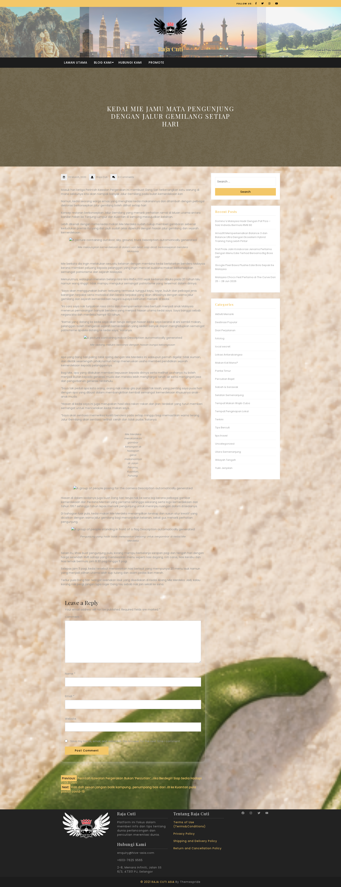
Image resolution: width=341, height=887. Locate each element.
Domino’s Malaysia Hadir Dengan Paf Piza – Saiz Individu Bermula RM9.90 (243, 223)
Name (70, 674)
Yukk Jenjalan (223, 468)
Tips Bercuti (222, 427)
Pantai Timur (223, 371)
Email (69, 696)
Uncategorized (224, 444)
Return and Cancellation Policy (197, 848)
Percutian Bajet (224, 379)
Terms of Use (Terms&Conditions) (189, 824)
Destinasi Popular (226, 322)
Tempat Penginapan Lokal (232, 411)
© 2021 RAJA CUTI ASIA (157, 882)
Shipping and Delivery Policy (195, 841)
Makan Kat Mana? (226, 363)
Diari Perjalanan (225, 330)
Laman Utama (75, 62)
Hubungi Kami (130, 62)
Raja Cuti (170, 49)
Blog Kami (103, 62)
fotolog (219, 338)
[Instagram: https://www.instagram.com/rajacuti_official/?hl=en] (250, 813)
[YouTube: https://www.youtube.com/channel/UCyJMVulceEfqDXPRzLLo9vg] (266, 813)
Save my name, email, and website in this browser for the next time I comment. (125, 741)
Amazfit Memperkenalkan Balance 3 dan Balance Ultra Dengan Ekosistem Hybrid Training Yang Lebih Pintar (241, 237)
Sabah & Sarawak (226, 387)
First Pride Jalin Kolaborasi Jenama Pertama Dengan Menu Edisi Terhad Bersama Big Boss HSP (244, 253)
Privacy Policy (184, 834)
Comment (73, 617)
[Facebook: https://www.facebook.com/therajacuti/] (243, 813)
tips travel (221, 435)
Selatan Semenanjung (229, 395)
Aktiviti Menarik (224, 314)
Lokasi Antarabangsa (228, 354)
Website (70, 719)
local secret (222, 346)
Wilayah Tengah (225, 460)
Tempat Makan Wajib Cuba (232, 403)
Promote (156, 62)
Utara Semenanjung (228, 452)
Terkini (219, 419)
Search (245, 192)
